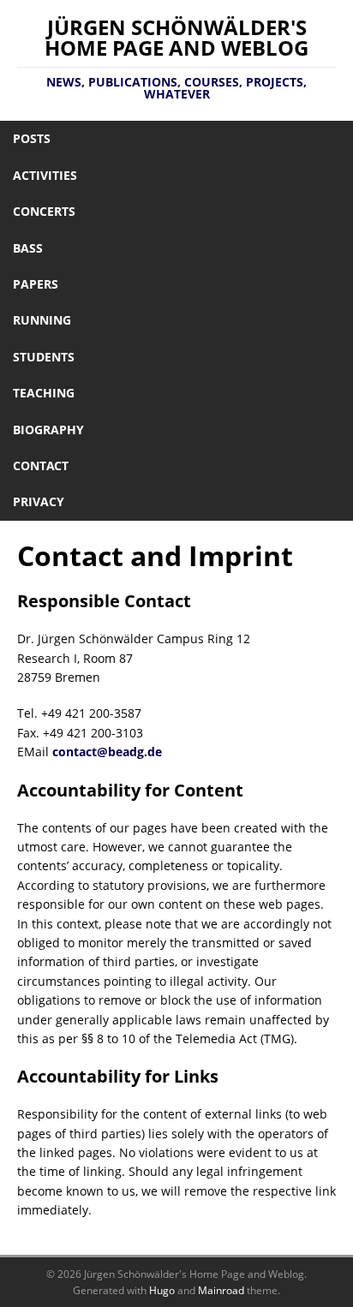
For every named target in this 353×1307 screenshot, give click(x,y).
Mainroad (221, 1290)
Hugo (162, 1290)
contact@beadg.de (107, 751)
